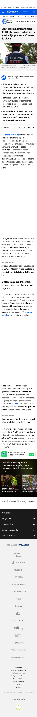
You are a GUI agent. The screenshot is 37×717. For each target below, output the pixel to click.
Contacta (18, 687)
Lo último (5, 16)
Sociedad (26, 16)
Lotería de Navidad (12, 134)
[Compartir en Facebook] (34, 128)
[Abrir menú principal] (34, 12)
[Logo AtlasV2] (19, 643)
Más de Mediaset (9, 535)
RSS (18, 684)
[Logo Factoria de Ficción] (18, 591)
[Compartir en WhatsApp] (20, 128)
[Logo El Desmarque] (18, 584)
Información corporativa (18, 670)
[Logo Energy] (18, 606)
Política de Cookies (18, 679)
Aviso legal (18, 667)
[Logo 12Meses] (18, 635)
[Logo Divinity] (18, 577)
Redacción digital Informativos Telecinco (21, 76)
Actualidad (7, 512)
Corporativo (7, 524)
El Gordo (33, 21)
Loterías (22, 501)
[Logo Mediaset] (18, 546)
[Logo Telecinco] (18, 562)
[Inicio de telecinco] (3, 12)
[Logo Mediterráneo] (18, 657)
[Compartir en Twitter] (24, 128)
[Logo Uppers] (18, 620)
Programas (7, 518)
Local (19, 16)
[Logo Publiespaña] (18, 650)
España (12, 16)
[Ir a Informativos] (12, 12)
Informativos (12, 501)
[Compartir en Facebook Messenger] (29, 128)
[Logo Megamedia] (19, 699)
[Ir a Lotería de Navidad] (7, 21)
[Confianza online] (18, 709)
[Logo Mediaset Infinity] (18, 555)
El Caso (15, 403)
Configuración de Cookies (18, 676)
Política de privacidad (18, 673)
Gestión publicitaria (18, 681)
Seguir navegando (10, 530)
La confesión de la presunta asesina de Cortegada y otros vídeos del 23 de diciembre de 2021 (18, 465)
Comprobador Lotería (22, 21)
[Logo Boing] (18, 599)
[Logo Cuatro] (18, 569)
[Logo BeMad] (18, 613)
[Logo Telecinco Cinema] (18, 628)
